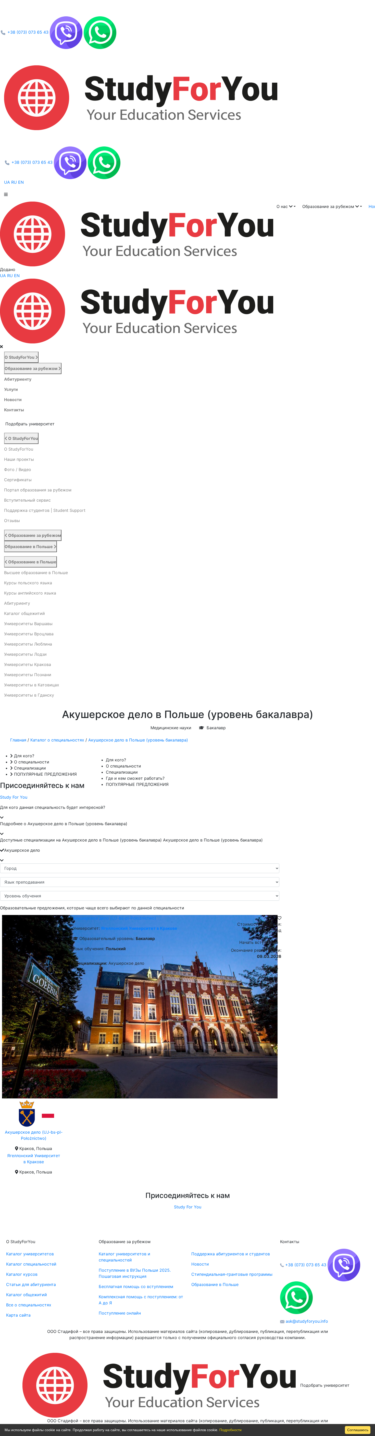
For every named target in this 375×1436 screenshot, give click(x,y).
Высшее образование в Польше (36, 572)
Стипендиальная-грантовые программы (231, 1274)
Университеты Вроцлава (29, 633)
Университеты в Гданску (29, 695)
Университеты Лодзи (25, 654)
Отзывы (12, 520)
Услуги (11, 389)
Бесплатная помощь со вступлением (136, 1286)
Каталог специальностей (31, 1264)
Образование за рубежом (31, 368)
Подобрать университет (324, 1385)
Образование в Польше (29, 546)
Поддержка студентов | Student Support (44, 510)
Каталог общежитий (24, 613)
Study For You (13, 797)
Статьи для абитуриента (31, 1284)
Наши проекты (19, 459)
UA (7, 182)
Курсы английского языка (30, 593)
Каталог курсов (22, 1274)
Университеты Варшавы (28, 623)
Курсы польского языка (28, 582)
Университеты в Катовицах (31, 684)
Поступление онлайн (120, 1313)
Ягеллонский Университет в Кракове (139, 928)
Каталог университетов (30, 1253)
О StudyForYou (20, 357)
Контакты (14, 409)
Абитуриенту (17, 379)
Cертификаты (18, 479)
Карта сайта (18, 1315)
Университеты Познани (27, 674)
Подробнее (267, 968)
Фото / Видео (17, 469)
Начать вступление (258, 942)
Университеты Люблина (28, 644)
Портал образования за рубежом (37, 489)
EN (21, 182)
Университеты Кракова (27, 664)
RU (14, 182)
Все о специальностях (28, 1304)
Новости (13, 399)
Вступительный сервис (27, 500)
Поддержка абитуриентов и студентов (230, 1253)
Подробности (230, 1430)
